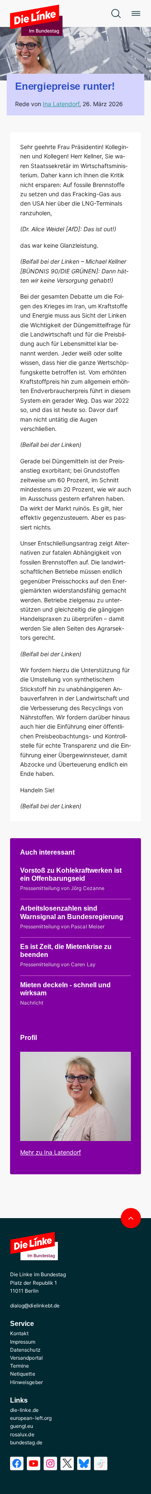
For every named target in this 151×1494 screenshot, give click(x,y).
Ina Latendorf (61, 103)
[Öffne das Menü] (136, 13)
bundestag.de (26, 1442)
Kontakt (19, 1333)
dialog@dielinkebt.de (35, 1305)
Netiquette (22, 1374)
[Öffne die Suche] (116, 13)
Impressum (23, 1342)
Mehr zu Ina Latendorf (50, 1152)
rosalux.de (22, 1434)
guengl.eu (22, 1426)
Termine (19, 1366)
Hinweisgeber (26, 1382)
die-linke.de (24, 1410)
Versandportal (26, 1358)
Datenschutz (25, 1350)
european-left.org (31, 1418)
